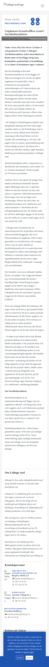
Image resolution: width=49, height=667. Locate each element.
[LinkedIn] (33, 23)
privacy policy (29, 652)
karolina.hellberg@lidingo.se (18, 614)
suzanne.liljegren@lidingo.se (26, 598)
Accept (19, 657)
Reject (29, 657)
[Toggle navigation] (42, 5)
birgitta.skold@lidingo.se (25, 578)
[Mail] (38, 23)
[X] (33, 20)
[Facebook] (38, 20)
